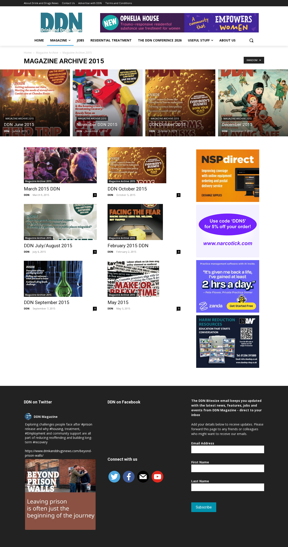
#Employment (35, 433)
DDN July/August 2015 (48, 245)
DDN (6, 131)
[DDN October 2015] (180, 102)
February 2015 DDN (128, 245)
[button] (251, 40)
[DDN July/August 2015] (60, 222)
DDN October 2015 (127, 189)
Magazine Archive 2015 (19, 118)
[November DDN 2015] (108, 102)
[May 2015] (144, 279)
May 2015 (118, 302)
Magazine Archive (47, 53)
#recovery (40, 442)
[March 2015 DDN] (60, 165)
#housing (56, 429)
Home (28, 53)
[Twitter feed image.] (60, 494)
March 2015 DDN (42, 189)
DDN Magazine (46, 416)
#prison (86, 424)
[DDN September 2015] (60, 279)
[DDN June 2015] (35, 102)
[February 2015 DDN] (144, 222)
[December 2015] (253, 102)
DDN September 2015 (46, 302)
